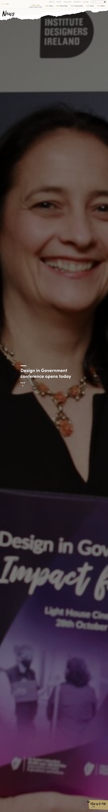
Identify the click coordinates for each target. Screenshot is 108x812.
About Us (51, 1)
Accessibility (77, 1)
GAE (84, 1)
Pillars (101, 6)
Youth (90, 6)
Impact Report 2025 (35, 6)
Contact (58, 1)
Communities (76, 6)
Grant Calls (61, 6)
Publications (67, 1)
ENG (87, 1)
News (49, 6)
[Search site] (104, 2)
